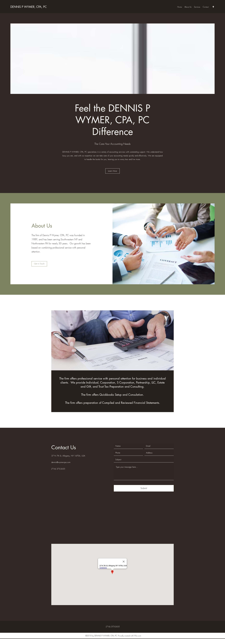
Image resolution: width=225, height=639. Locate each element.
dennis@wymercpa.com (60, 462)
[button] (112, 171)
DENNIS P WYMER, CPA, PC (28, 7)
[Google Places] (213, 7)
